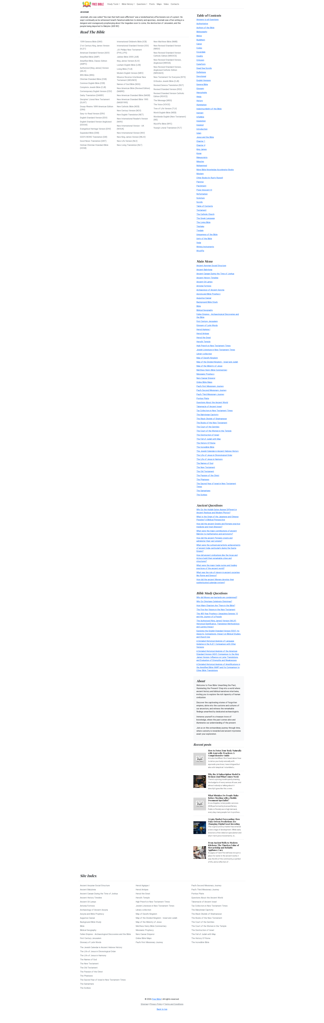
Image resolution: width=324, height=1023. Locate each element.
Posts (152, 4)
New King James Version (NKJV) (131, 137)
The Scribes (201, 495)
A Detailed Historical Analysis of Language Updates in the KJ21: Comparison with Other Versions (216, 644)
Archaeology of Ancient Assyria (210, 290)
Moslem (200, 174)
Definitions (201, 72)
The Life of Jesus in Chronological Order (214, 455)
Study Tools (112, 4)
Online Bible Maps (204, 382)
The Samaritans (203, 491)
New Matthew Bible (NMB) (165, 41)
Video (166, 4)
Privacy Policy (156, 1004)
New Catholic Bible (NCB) (128, 106)
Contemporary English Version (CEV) (96, 91)
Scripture (200, 198)
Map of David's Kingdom (207, 358)
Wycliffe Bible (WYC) (163, 124)
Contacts (175, 4)
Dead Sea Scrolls (204, 68)
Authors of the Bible (205, 27)
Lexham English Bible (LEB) (129, 65)
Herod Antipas (202, 333)
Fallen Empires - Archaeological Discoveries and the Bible (105, 934)
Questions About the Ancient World (212, 402)
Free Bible (156, 999)
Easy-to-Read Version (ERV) (92, 113)
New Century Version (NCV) (129, 110)
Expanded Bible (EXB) (89, 133)
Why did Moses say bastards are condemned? (216, 597)
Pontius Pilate (202, 398)
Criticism (200, 60)
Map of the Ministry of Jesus (209, 366)
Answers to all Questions (207, 19)
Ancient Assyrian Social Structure (211, 265)
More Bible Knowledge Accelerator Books (215, 169)
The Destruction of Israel (207, 435)
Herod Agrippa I (203, 329)
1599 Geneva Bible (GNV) (91, 41)
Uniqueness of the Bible (207, 234)
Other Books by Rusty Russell (209, 178)
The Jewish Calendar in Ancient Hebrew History (217, 451)
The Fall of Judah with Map (208, 439)
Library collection (204, 354)
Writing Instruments (205, 247)
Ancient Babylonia (204, 269)
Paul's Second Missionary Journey (211, 390)
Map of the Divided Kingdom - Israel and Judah (217, 362)
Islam (198, 133)
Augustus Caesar (203, 298)
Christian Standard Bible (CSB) (93, 79)
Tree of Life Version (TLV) (165, 108)
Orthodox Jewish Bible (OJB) (166, 81)
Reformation (202, 194)
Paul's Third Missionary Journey (210, 394)
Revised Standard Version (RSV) (168, 89)
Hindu (198, 96)
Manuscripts (201, 157)
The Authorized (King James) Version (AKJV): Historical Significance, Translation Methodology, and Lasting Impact (218, 624)
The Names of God (204, 463)
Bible (198, 306)
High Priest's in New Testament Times (213, 346)
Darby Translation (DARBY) (92, 95)
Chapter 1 (200, 141)
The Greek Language (205, 218)
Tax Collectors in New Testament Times (214, 410)
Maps (159, 4)
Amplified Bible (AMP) (89, 57)
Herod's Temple (203, 341)
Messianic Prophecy (205, 374)
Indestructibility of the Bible (209, 109)
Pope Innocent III (204, 190)
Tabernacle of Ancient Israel (209, 406)
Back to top (162, 1009)
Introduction (201, 129)
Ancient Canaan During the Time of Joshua (215, 274)
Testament (201, 210)
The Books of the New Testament (211, 423)
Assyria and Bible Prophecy (208, 294)
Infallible (200, 117)
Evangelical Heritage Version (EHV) (95, 129)
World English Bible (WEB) (165, 112)
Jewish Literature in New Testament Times (215, 350)
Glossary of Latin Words (207, 325)
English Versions (203, 80)
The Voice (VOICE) (162, 104)
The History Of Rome (205, 443)
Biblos (199, 36)
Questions (141, 4)
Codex (199, 48)
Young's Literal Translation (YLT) (168, 128)
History (199, 100)
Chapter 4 (200, 145)
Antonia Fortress (203, 286)
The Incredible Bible (205, 447)
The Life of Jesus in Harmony (209, 459)
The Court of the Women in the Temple (213, 431)
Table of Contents (204, 206)
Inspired (200, 125)
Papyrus (200, 182)
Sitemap (144, 1004)
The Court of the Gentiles (207, 427)
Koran (198, 153)
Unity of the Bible (204, 238)
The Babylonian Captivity (207, 414)
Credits (199, 56)
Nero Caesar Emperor (205, 378)
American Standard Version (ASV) (94, 53)
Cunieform (201, 64)
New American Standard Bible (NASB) (133, 95)
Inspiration (201, 121)
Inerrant (199, 113)
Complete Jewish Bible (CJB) (93, 87)
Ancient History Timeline (207, 278)
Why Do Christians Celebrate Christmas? (214, 601)
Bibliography (201, 32)
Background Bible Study (207, 302)
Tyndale (200, 230)
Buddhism (200, 40)
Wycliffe (200, 251)
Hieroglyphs (201, 92)
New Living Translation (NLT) (129, 145)
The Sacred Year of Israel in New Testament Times (103, 980)
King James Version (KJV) (128, 61)
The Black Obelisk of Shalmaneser (211, 419)
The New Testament (205, 467)
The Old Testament (205, 471)
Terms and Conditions (173, 1004)
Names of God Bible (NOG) (128, 84)
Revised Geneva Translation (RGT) (169, 85)
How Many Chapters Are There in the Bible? (215, 605)
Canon (199, 44)
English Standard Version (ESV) (93, 117)
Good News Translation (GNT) (93, 141)
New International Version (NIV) (131, 133)
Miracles (200, 161)
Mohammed (201, 165)
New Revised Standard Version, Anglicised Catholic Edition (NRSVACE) (167, 70)
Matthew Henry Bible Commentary (211, 370)
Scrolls (199, 202)
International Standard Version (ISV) (133, 45)
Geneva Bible (202, 84)
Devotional (201, 76)
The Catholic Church (205, 214)
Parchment (201, 186)
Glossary (200, 88)
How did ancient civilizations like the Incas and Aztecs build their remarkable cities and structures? (217, 558)
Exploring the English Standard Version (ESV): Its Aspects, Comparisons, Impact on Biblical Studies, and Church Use (218, 634)
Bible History (127, 4)
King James (201, 149)
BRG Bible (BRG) (87, 75)
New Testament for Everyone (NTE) (170, 77)
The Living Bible (203, 222)
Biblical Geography (204, 310)
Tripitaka (200, 226)
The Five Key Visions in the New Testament (215, 609)
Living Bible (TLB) (124, 69)
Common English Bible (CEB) (92, 83)
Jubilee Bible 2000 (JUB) (128, 57)
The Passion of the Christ (207, 475)
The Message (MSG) (163, 100)
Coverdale (200, 52)
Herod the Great (203, 337)
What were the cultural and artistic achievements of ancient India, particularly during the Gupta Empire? (218, 548)
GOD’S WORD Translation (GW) (93, 137)
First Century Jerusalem (207, 321)
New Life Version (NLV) (127, 141)
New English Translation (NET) (130, 114)
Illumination (201, 105)
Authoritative (202, 23)
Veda (198, 242)
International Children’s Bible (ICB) (132, 41)
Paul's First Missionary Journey (210, 386)
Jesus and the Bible (205, 137)
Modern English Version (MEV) (130, 73)
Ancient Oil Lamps (204, 282)
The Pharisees (202, 479)
